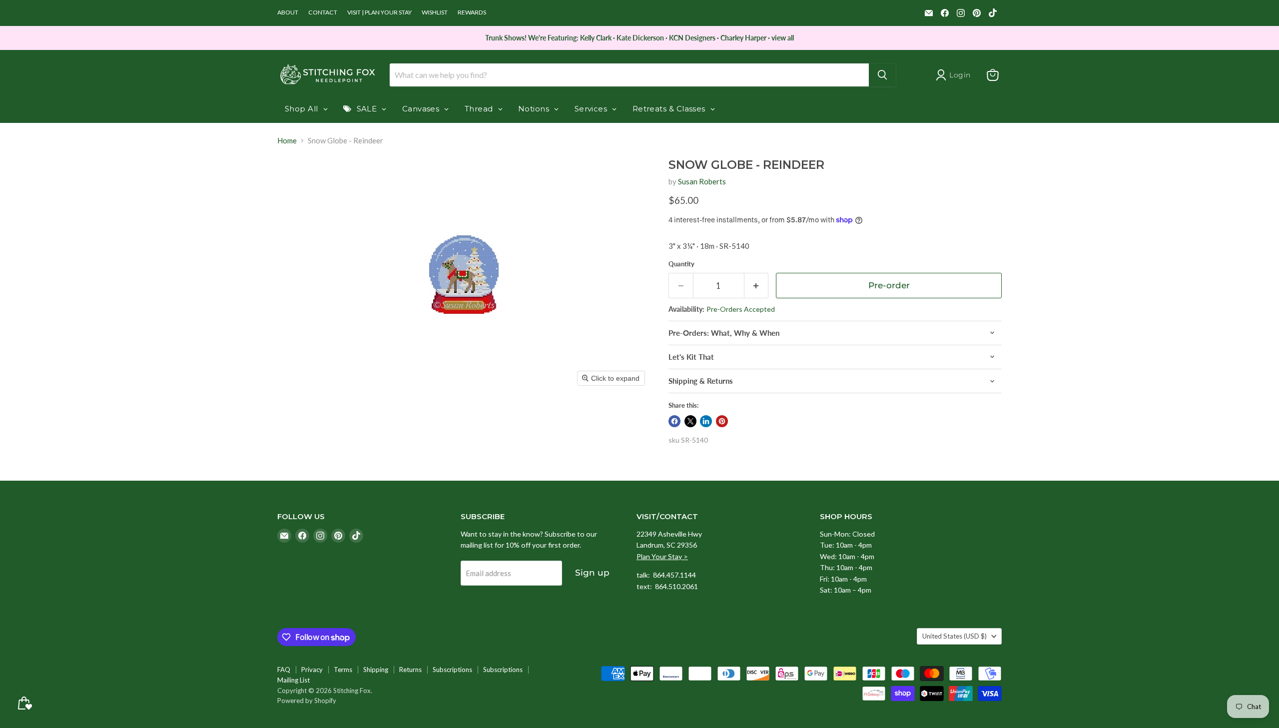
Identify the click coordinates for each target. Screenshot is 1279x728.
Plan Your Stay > (662, 556)
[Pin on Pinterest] (722, 421)
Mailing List (293, 680)
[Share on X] (690, 421)
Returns (410, 670)
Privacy (312, 670)
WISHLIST (435, 12)
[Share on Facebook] (674, 421)
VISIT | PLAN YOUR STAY (379, 12)
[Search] (882, 74)
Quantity (681, 264)
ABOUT (287, 12)
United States (954, 636)
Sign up (592, 573)
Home (287, 140)
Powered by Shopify (306, 701)
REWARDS (472, 12)
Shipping (375, 670)
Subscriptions (452, 670)
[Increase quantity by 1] (756, 285)
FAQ (283, 670)
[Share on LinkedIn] (706, 421)
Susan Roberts (702, 181)
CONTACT (322, 12)
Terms (343, 670)
